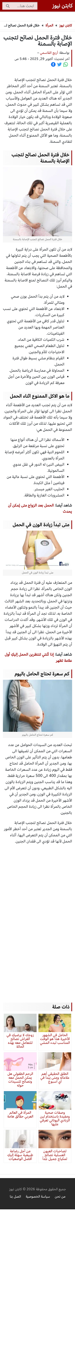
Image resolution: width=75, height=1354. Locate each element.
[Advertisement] (37, 919)
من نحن (60, 1196)
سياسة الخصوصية (38, 1196)
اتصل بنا (15, 1196)
